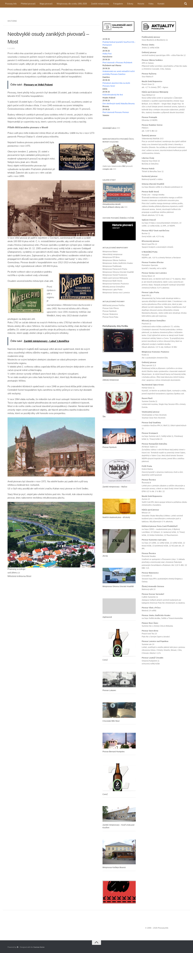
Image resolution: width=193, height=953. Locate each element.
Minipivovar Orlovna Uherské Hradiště (118, 272)
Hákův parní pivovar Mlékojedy (115, 278)
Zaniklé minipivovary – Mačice (115, 487)
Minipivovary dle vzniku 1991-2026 (72, 4)
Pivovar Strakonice (110, 314)
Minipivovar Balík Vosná (112, 281)
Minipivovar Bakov (110, 252)
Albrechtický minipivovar (112, 254)
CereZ (105, 660)
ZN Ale (105, 556)
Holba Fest (107, 54)
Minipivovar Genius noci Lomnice (116, 293)
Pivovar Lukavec (109, 690)
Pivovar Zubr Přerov (111, 308)
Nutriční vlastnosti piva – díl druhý (116, 517)
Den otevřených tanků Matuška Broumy (119, 104)
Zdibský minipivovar (111, 380)
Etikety (130, 4)
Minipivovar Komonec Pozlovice (116, 284)
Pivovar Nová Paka (110, 317)
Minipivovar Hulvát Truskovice (115, 275)
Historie (141, 4)
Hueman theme (38, 947)
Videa (150, 4)
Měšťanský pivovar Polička (114, 305)
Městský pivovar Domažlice (114, 287)
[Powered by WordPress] (17, 947)
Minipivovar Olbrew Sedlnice (114, 260)
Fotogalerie (118, 4)
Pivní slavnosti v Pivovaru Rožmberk (117, 63)
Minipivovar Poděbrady (112, 266)
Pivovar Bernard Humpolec (114, 752)
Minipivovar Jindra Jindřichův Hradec (118, 263)
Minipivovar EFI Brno (111, 257)
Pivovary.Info (11, 4)
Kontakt (161, 4)
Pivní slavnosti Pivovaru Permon (116, 112)
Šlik (104, 417)
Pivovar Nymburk (110, 311)
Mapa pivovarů (46, 4)
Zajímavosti (107, 617)
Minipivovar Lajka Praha (112, 290)
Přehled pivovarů (28, 4)
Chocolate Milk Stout (111, 721)
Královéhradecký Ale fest (113, 95)
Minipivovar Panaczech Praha (115, 269)
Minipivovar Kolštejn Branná (114, 867)
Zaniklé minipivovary (100, 4)
